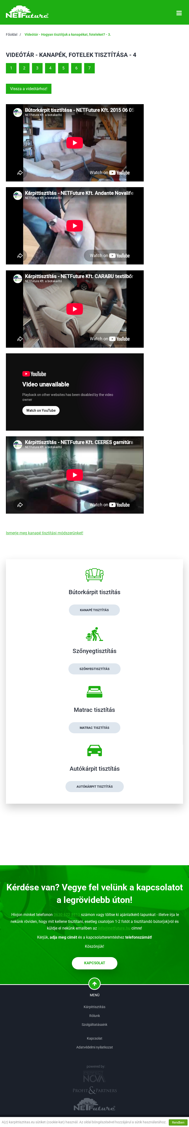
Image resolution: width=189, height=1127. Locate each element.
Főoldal (11, 34)
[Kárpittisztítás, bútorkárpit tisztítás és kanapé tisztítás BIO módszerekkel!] (27, 11)
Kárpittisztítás (94, 1007)
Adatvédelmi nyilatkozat (94, 1047)
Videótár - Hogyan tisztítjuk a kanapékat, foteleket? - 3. (68, 34)
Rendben (178, 1122)
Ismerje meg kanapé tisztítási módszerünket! (44, 533)
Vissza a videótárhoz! (28, 88)
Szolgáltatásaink (94, 1025)
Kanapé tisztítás (94, 610)
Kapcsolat (94, 963)
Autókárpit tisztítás (95, 786)
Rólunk (94, 1016)
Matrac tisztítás (94, 728)
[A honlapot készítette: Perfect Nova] (94, 1076)
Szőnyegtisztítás (94, 669)
